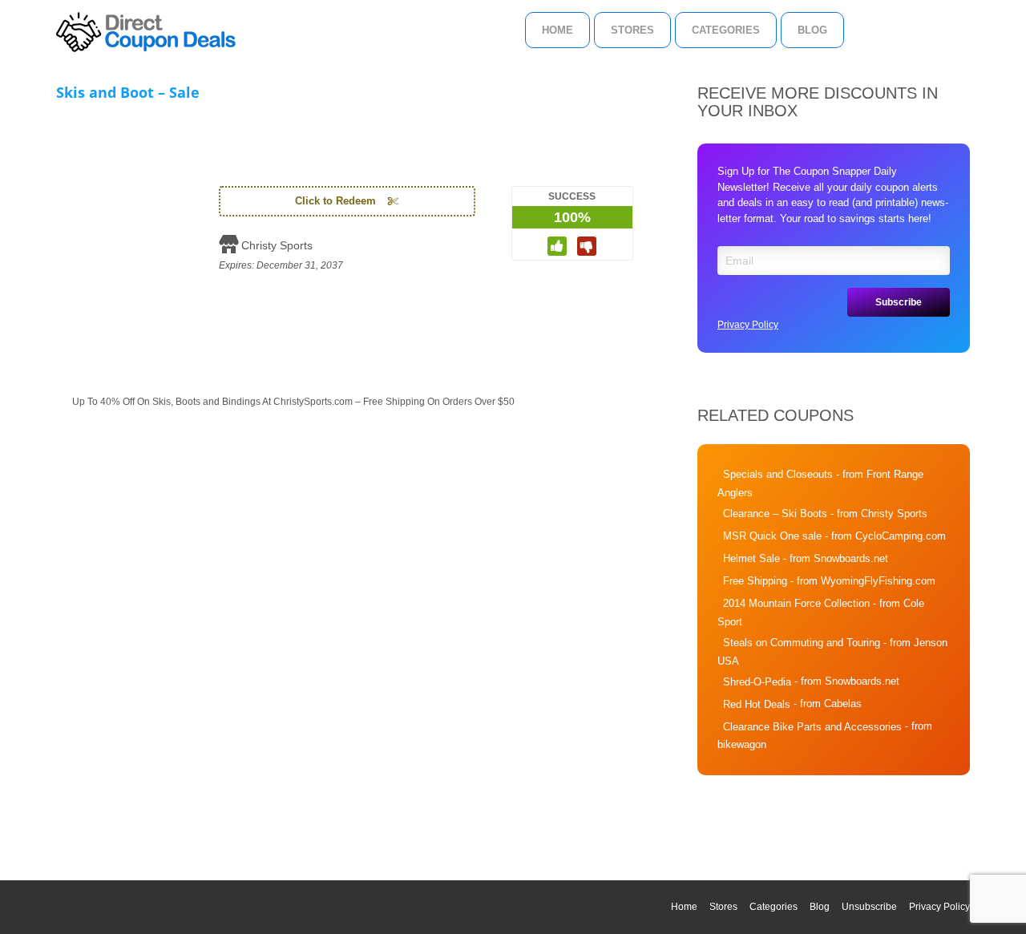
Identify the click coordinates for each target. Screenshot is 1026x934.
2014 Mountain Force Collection (796, 603)
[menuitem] (557, 30)
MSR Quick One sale (772, 536)
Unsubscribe (869, 906)
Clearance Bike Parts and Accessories (812, 727)
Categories (726, 30)
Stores (632, 30)
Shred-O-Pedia (757, 682)
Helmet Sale (751, 558)
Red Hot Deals (756, 704)
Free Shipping (755, 581)
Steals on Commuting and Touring (801, 643)
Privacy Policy (747, 324)
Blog (812, 30)
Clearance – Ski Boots (775, 513)
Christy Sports (277, 245)
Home (557, 30)
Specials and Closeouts (778, 474)
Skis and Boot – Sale (128, 92)
